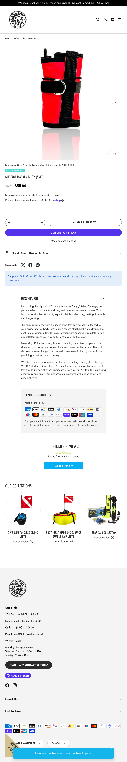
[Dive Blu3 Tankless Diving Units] (22, 509)
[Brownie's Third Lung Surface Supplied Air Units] (63, 509)
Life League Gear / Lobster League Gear (25, 165)
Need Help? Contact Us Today (29, 665)
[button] (112, 19)
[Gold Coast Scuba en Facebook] (7, 685)
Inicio (7, 38)
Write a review (64, 466)
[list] (63, 101)
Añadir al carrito (84, 222)
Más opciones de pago (63, 241)
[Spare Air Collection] (104, 509)
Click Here (103, 3)
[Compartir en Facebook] (30, 265)
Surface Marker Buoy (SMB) (25, 38)
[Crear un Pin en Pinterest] (37, 265)
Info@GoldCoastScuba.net (28, 634)
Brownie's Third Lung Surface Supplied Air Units (63, 534)
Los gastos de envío (15, 195)
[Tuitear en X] (23, 265)
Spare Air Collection (104, 532)
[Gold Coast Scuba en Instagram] (14, 685)
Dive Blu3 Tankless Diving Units (23, 534)
